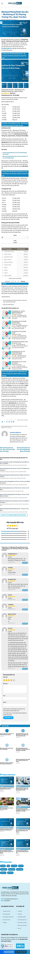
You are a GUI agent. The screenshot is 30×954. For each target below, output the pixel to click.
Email (4, 702)
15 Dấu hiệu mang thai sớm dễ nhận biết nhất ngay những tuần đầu (6, 763)
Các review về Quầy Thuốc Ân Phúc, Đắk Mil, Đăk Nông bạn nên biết (22, 851)
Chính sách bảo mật (22, 919)
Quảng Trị (3, 872)
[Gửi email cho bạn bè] (9, 422)
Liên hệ (19, 928)
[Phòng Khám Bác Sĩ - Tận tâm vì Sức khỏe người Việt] (15, 3)
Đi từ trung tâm (7, 249)
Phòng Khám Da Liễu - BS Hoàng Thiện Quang (18, 352)
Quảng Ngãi (19, 869)
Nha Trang (14, 865)
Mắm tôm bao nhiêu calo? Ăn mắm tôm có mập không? (6, 749)
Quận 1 (6, 267)
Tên (4, 695)
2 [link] (15, 281)
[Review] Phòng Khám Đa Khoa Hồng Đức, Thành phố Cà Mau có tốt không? (23, 760)
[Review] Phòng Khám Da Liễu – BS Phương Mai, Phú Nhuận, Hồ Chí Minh (23, 449)
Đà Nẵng (3, 865)
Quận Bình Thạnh (8, 257)
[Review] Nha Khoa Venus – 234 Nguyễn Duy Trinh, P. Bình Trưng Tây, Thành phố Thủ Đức (22, 734)
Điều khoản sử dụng (22, 922)
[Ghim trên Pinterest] (11, 422)
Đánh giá (5, 677)
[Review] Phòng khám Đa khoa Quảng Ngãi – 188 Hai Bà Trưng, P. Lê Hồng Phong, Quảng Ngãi (23, 749)
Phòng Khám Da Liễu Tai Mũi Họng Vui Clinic (19, 322)
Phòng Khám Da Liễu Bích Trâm (20, 341)
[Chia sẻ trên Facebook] (5, 422)
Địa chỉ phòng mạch (14, 426)
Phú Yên (21, 865)
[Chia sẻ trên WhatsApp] (2, 422)
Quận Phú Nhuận (8, 262)
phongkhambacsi (13, 19)
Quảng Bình (3, 869)
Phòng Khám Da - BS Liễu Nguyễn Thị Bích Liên (18, 311)
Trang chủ (20, 911)
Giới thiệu (20, 914)
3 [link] (18, 281)
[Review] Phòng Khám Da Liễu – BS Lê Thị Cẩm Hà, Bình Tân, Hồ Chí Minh (7, 449)
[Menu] (2, 3)
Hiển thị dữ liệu (15, 238)
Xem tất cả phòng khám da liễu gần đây (13, 515)
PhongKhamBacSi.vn (6, 48)
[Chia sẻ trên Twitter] (7, 422)
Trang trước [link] (7, 281)
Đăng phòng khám (22, 916)
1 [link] (12, 281)
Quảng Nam (12, 869)
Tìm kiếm (15, 242)
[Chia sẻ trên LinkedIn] (13, 422)
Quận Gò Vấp (7, 265)
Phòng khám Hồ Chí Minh (22, 426)
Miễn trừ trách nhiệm (22, 925)
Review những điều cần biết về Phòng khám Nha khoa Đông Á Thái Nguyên (6, 851)
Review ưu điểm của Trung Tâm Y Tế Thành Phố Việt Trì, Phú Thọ (7, 734)
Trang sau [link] (23, 281)
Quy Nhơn (10, 872)
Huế (8, 865)
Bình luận (25, 562)
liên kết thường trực (8, 427)
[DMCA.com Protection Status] (20, 945)
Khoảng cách (21, 249)
